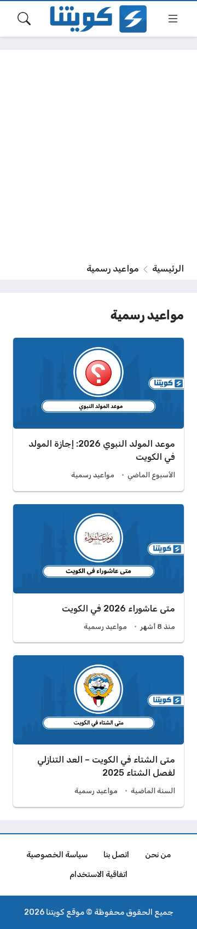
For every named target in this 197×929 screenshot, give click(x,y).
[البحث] (24, 19)
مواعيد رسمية (92, 475)
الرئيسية (168, 268)
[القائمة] (173, 19)
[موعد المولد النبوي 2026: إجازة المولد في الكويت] (98, 414)
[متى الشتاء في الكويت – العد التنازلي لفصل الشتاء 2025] (98, 731)
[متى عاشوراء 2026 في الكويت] (98, 573)
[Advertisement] (98, 158)
